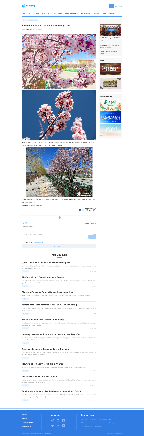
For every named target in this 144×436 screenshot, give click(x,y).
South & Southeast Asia (71, 13)
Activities (96, 13)
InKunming (28, 29)
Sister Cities (112, 13)
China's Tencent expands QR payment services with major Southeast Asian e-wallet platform (110, 39)
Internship (24, 418)
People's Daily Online (105, 419)
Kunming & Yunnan (34, 13)
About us (24, 414)
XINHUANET (93, 419)
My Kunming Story (86, 13)
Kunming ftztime (99, 426)
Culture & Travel (46, 13)
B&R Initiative (58, 13)
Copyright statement (27, 422)
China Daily (93, 423)
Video (104, 13)
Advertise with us (26, 426)
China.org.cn (102, 423)
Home (23, 13)
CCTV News (84, 423)
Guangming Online (114, 423)
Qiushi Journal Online (86, 426)
